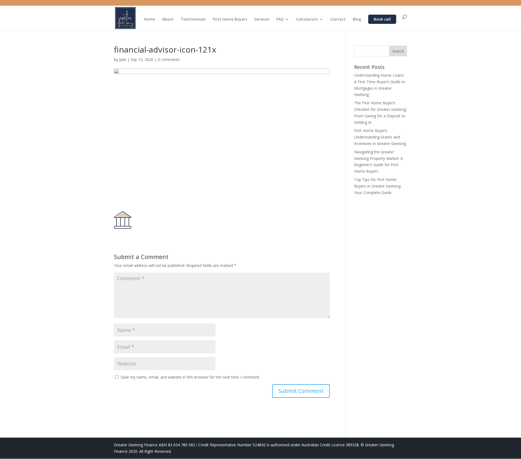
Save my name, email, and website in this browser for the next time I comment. (190, 377)
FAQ (280, 19)
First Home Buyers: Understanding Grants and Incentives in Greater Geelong (380, 137)
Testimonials (193, 19)
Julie (122, 59)
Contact (338, 19)
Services (261, 19)
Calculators (307, 19)
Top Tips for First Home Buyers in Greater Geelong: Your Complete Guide (377, 186)
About (168, 19)
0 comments (169, 59)
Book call (382, 19)
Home (149, 19)
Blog (357, 19)
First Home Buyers (230, 19)
